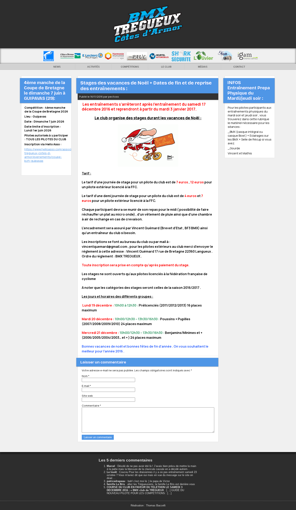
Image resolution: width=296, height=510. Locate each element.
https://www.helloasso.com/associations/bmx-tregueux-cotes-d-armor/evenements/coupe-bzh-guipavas (56, 155)
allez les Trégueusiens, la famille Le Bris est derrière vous (161, 484)
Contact (239, 66)
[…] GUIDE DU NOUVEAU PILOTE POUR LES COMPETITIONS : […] (145, 492)
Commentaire (91, 405)
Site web (87, 395)
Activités (93, 66)
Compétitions (130, 66)
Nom (85, 376)
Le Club (166, 66)
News (57, 66)
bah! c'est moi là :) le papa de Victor (149, 481)
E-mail (86, 386)
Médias (202, 66)
